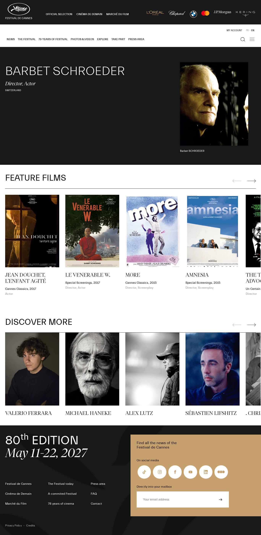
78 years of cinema (61, 503)
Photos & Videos (82, 39)
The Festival (27, 39)
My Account (234, 30)
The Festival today (60, 484)
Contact (96, 503)
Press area (136, 39)
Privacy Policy (13, 525)
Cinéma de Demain (18, 493)
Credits (30, 525)
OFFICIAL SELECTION (59, 14)
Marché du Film (16, 503)
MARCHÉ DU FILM (117, 14)
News (11, 39)
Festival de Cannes (18, 484)
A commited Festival (62, 493)
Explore (102, 39)
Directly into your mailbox (154, 486)
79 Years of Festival (53, 39)
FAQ (94, 493)
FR (247, 30)
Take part (118, 39)
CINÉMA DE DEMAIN (89, 14)
